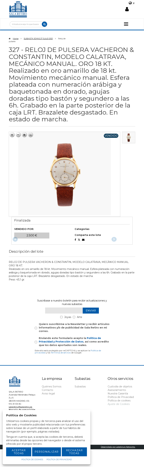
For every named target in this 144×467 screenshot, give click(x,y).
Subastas (80, 386)
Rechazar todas (74, 452)
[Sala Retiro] (18, 9)
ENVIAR (91, 310)
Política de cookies (119, 400)
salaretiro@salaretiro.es (20, 406)
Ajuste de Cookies (119, 404)
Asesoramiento (117, 390)
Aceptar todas (19, 452)
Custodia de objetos (120, 386)
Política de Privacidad (121, 397)
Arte (79, 317)
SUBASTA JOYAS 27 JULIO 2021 (38, 38)
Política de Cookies (32, 459)
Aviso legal (48, 393)
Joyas (67, 317)
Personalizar (47, 451)
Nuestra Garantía (118, 393)
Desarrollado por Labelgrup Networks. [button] (118, 447)
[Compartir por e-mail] (75, 239)
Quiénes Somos (51, 386)
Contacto (47, 390)
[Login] (127, 9)
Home (15, 38)
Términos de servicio (61, 352)
